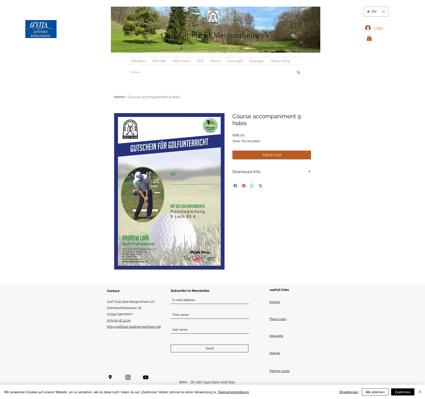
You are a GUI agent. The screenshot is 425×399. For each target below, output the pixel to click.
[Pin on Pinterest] (243, 185)
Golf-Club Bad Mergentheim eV (215, 35)
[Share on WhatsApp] (252, 185)
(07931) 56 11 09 (119, 321)
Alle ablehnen (375, 392)
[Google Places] (110, 377)
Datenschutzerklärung (233, 392)
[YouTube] (145, 377)
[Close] (419, 391)
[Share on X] (260, 185)
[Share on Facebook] (235, 185)
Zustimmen (403, 392)
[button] (369, 37)
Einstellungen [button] (349, 392)
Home (119, 97)
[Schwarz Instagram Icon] (128, 377)
